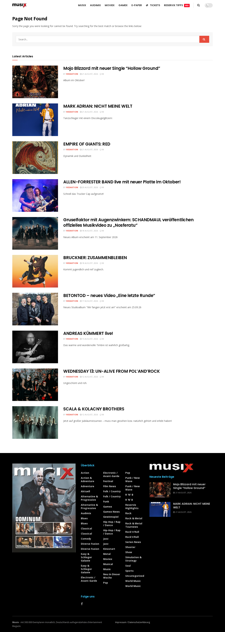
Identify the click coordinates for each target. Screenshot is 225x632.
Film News (109, 486)
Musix (107, 569)
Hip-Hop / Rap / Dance (111, 523)
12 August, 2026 (90, 376)
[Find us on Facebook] (82, 604)
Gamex (107, 506)
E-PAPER (136, 5)
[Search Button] (198, 5)
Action (85, 472)
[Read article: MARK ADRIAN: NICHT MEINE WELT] (35, 119)
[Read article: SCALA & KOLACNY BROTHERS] (35, 422)
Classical (86, 528)
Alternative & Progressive (89, 498)
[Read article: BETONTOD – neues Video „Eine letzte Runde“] (35, 309)
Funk (106, 501)
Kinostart (109, 548)
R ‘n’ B (129, 499)
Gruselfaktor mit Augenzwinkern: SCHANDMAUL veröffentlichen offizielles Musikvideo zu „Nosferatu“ (128, 222)
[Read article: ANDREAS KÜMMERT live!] (35, 347)
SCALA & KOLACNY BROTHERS (93, 409)
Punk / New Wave (132, 479)
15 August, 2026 (90, 338)
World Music (133, 581)
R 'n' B (129, 494)
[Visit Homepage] (19, 5)
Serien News (133, 542)
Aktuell (85, 491)
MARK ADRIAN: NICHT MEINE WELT (97, 106)
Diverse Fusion (90, 543)
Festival (108, 481)
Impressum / (121, 622)
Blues (84, 518)
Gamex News (111, 511)
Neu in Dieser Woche (111, 576)
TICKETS (155, 5)
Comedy (86, 538)
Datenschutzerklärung (139, 622)
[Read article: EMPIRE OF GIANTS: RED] (35, 157)
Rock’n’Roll (132, 537)
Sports (129, 570)
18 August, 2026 (90, 230)
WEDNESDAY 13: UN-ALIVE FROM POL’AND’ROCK (111, 371)
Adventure (87, 486)
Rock (128, 513)
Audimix (86, 513)
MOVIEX (110, 5)
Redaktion (72, 74)
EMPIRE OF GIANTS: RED (86, 144)
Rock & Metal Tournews (133, 525)
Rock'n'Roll (132, 531)
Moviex (107, 559)
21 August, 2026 (90, 74)
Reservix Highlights (132, 506)
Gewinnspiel (110, 516)
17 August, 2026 (90, 301)
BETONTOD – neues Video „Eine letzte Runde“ (109, 295)
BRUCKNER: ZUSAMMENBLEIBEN (95, 258)
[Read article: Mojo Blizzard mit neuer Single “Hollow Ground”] (35, 82)
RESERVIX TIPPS (176, 5)
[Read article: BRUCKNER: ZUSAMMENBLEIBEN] (35, 271)
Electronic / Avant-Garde (89, 579)
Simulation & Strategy (133, 559)
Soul (128, 565)
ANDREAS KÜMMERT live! (88, 333)
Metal (107, 554)
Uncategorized (134, 575)
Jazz (105, 538)
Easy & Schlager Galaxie (86, 557)
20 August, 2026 (90, 187)
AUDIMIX (95, 5)
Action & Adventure (87, 479)
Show (128, 552)
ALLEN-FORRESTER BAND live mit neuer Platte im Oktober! (122, 182)
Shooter (130, 547)
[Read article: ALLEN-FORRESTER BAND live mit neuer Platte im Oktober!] (35, 195)
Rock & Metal (133, 518)
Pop (105, 582)
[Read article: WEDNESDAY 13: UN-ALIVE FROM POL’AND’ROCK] (35, 385)
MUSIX (82, 5)
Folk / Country (112, 491)
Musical (108, 564)
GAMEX (123, 5)
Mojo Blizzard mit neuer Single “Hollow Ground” (111, 68)
